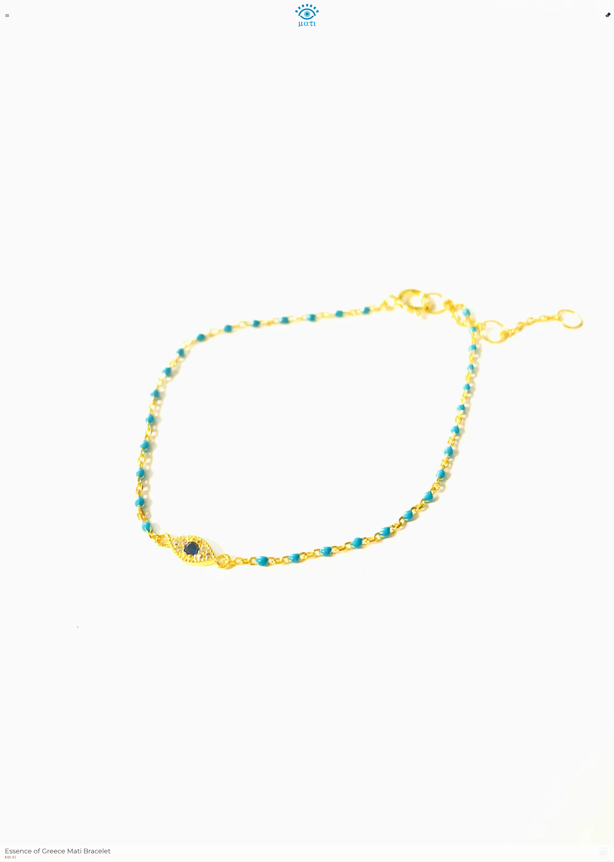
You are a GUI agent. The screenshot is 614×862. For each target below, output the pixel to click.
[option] (603, 852)
